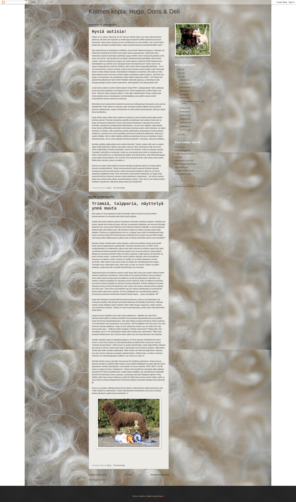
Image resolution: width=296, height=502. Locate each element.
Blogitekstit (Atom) (100, 480)
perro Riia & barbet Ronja (184, 170)
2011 (180, 77)
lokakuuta (183, 87)
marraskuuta (185, 83)
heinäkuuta (184, 108)
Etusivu (128, 474)
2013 (180, 69)
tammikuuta (184, 130)
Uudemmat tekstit (98, 474)
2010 (180, 135)
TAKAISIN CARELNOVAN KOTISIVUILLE (190, 186)
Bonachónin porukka (182, 150)
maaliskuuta (184, 122)
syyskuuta (184, 91)
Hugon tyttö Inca (181, 167)
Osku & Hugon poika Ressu (185, 164)
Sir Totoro (178, 157)
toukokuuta (184, 115)
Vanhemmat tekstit (159, 474)
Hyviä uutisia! (109, 31)
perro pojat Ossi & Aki (183, 174)
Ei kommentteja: (119, 188)
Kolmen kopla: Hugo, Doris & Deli (134, 11)
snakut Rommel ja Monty (184, 154)
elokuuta (183, 94)
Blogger (160, 496)
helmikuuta (184, 126)
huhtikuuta (184, 119)
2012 (180, 73)
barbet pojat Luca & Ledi (184, 160)
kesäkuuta (184, 112)
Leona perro (179, 147)
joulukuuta (184, 80)
